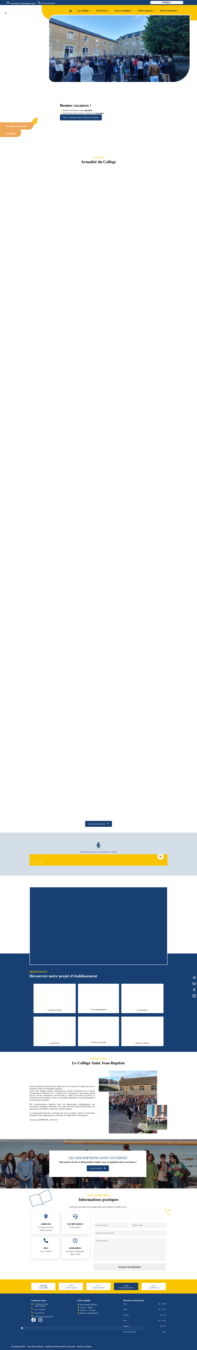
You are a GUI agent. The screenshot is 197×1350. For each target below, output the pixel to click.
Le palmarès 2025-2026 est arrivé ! (51, 579)
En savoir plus (38, 274)
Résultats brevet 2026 (44, 264)
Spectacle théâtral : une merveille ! (50, 488)
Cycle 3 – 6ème (86, 1307)
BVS (46, 1248)
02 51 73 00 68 (40, 1309)
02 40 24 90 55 (48, 3)
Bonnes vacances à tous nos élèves (51, 691)
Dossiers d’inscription (89, 1313)
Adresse (46, 1224)
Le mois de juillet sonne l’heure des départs (55, 376)
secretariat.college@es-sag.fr (23, 3)
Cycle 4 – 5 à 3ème (87, 1310)
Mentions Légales (84, 1347)
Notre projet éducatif (88, 1304)
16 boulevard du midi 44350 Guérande (42, 1305)
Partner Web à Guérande (65, 1347)
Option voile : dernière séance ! (48, 804)
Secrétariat (75, 1224)
